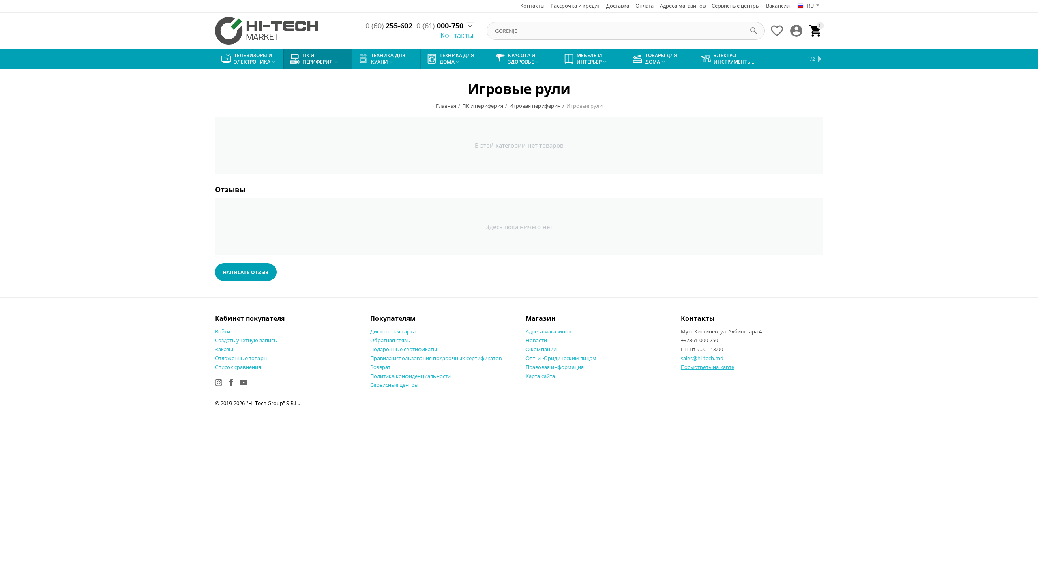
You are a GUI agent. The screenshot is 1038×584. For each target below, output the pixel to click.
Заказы (224, 349)
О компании (541, 349)
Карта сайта (540, 376)
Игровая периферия (534, 106)
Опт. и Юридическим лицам (560, 358)
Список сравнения (238, 367)
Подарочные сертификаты (403, 349)
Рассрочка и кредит (575, 5)
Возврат (380, 367)
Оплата (644, 5)
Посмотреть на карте (707, 367)
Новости (536, 340)
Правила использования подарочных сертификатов (436, 358)
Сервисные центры (736, 5)
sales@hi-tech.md (702, 358)
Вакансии (778, 5)
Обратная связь (390, 340)
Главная (446, 106)
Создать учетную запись (246, 340)
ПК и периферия (482, 106)
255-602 (388, 25)
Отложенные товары (241, 358)
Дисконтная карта (393, 331)
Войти (222, 331)
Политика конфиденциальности (410, 376)
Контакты (532, 5)
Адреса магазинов (683, 5)
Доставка (617, 5)
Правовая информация (554, 367)
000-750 (439, 25)
